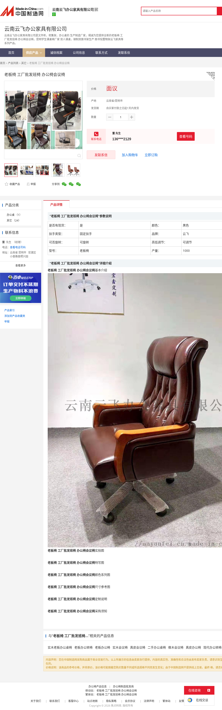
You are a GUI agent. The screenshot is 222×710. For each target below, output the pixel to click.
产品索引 (9, 310)
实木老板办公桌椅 (60, 647)
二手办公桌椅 (157, 647)
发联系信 (101, 155)
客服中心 (73, 701)
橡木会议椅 (175, 647)
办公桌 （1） (14, 215)
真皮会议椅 (137, 647)
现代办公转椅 (212, 647)
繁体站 (166, 701)
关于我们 (36, 701)
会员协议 (130, 701)
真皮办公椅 (193, 647)
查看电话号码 (18, 247)
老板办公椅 (102, 647)
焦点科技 (116, 705)
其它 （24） (14, 220)
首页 (2, 63)
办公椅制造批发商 (123, 686)
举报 (33, 184)
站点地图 (92, 701)
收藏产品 (14, 184)
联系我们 (54, 701)
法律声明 (149, 701)
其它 (23, 63)
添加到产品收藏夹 (14, 316)
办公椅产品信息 (97, 686)
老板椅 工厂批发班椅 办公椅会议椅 (116, 690)
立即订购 (151, 155)
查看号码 (185, 136)
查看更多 (20, 265)
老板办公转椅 (83, 647)
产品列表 (13, 63)
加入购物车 (130, 155)
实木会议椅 (120, 647)
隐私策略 (111, 701)
